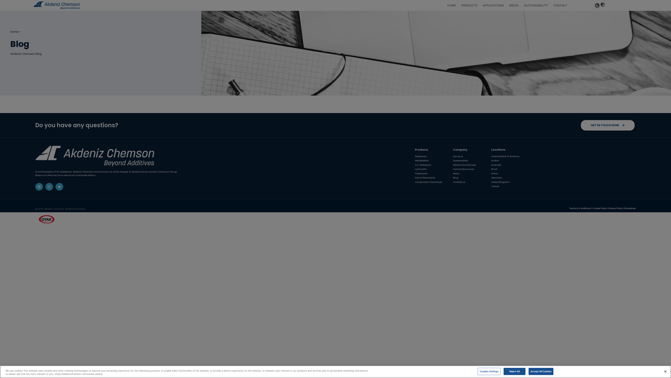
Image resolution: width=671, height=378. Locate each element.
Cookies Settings (489, 371)
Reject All (514, 371)
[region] (335, 372)
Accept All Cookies (541, 371)
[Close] (665, 371)
